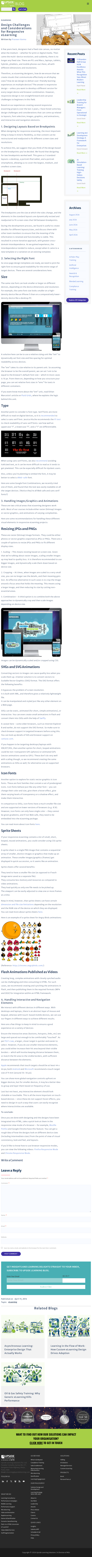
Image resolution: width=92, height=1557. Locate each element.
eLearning (6, 20)
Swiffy (42, 718)
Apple (4, 1065)
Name (4, 1215)
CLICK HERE (36, 1443)
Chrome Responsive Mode (17, 1153)
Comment (5, 1183)
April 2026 (73, 235)
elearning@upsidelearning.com (18, 1472)
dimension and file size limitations (17, 904)
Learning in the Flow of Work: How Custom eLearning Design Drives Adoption (68, 1349)
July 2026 (73, 220)
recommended (48, 415)
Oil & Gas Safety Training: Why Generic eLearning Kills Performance (22, 1397)
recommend (42, 461)
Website (4, 1237)
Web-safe (22, 477)
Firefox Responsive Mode (46, 1149)
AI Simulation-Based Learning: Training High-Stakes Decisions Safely (82, 170)
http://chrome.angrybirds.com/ (28, 965)
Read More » (82, 153)
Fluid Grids (26, 395)
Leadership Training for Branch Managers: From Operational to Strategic (82, 107)
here (37, 824)
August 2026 (74, 215)
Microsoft (29, 1069)
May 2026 (73, 230)
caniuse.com (7, 739)
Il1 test (57, 419)
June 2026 (73, 225)
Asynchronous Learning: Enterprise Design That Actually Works (18, 1349)
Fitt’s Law (9, 1041)
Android (16, 1069)
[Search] (13, 9)
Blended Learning (76, 281)
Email (3, 1226)
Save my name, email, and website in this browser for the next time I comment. (30, 1248)
